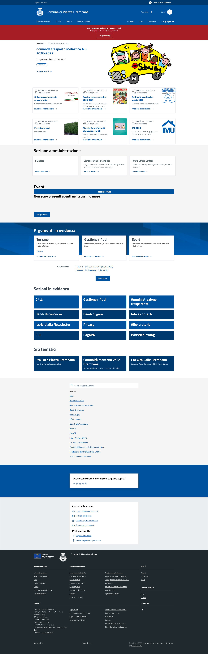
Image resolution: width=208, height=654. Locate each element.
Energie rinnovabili (93, 266)
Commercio (103, 270)
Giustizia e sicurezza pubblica (115, 576)
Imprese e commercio (77, 583)
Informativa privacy (112, 613)
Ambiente (108, 583)
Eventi (143, 597)
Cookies (108, 620)
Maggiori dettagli (104, 35)
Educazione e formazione (114, 572)
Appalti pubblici (75, 586)
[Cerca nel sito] (169, 12)
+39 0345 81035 (47, 632)
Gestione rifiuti (107, 266)
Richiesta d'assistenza (77, 620)
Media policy (38, 643)
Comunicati (145, 576)
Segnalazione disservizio (78, 616)
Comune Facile (136, 645)
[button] (160, 2)
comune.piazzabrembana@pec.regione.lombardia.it (50, 628)
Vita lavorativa (75, 579)
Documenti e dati (40, 593)
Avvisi (143, 579)
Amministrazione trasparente (115, 609)
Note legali (109, 616)
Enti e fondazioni (40, 583)
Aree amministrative (41, 576)
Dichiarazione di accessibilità (115, 623)
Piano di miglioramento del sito (116, 627)
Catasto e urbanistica (77, 590)
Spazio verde (92, 270)
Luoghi (143, 594)
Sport (140, 21)
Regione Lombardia (40, 2)
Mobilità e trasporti (76, 597)
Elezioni (80, 266)
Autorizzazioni (110, 590)
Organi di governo (40, 572)
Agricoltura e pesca (112, 593)
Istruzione (130, 21)
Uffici (35, 579)
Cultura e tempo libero (77, 576)
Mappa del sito (86, 643)
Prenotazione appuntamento (80, 613)
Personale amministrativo (43, 590)
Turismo (72, 593)
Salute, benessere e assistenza (116, 586)
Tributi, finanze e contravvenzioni (117, 579)
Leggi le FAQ (74, 609)
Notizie (143, 572)
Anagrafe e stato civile (78, 572)
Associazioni (152, 21)
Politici (36, 586)
